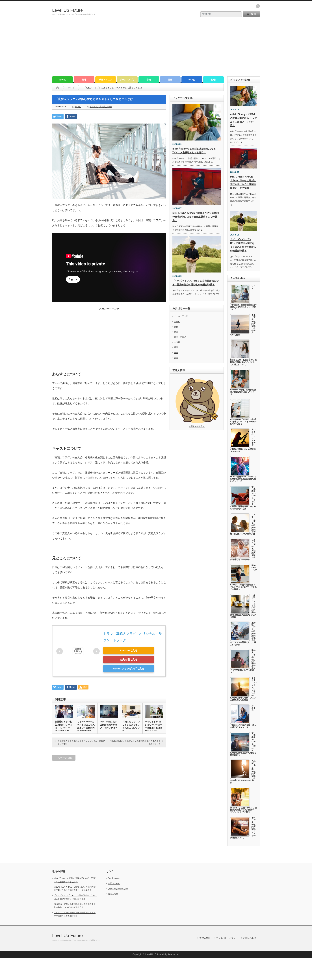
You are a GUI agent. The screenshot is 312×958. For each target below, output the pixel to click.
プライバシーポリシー (118, 889)
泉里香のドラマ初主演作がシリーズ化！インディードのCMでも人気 (63, 726)
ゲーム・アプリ (127, 79)
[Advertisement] (156, 49)
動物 (213, 79)
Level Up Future (67, 10)
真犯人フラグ (105, 106)
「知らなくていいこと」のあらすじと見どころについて (131, 726)
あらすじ (94, 106)
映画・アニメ (105, 79)
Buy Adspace (114, 878)
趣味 (84, 79)
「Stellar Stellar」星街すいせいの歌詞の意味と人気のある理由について (135, 742)
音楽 (149, 79)
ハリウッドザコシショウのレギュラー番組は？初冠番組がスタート (153, 726)
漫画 (170, 79)
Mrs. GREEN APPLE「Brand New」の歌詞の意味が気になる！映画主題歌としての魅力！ (195, 216)
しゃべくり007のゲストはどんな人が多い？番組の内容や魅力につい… (86, 726)
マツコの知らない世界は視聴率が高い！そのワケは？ (108, 724)
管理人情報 (113, 894)
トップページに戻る (64, 758)
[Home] (57, 87)
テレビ (191, 79)
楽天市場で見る (128, 659)
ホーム (62, 79)
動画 (176, 332)
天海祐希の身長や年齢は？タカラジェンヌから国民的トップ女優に (82, 742)
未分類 (177, 342)
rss (258, 6)
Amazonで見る (128, 650)
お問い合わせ (114, 883)
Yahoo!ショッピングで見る (128, 668)
